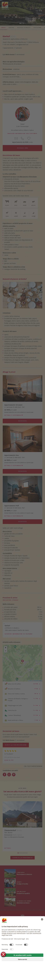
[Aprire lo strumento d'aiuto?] (3, 954)
